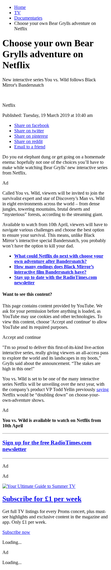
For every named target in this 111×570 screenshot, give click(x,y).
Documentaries (28, 17)
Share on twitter (29, 130)
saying (102, 389)
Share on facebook (31, 125)
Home (20, 7)
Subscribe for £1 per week (41, 499)
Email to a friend (29, 146)
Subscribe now (16, 532)
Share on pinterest (31, 136)
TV (17, 12)
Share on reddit (28, 141)
